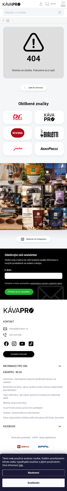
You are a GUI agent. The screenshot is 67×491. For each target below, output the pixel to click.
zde (21, 465)
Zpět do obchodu (36, 88)
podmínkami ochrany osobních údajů (46, 283)
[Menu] (63, 4)
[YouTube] (22, 343)
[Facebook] (6, 343)
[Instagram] (13, 343)
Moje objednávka (47, 437)
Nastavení (33, 472)
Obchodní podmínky (21, 437)
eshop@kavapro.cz (18, 328)
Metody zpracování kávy (15, 403)
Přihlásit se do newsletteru (19, 292)
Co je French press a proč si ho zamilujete (23, 408)
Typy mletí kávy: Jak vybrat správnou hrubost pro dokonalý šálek (31, 396)
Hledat (60, 12)
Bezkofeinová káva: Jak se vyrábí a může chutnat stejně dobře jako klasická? (33, 388)
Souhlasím (33, 482)
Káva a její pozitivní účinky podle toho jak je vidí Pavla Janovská (33, 417)
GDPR (35, 437)
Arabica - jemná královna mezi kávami (21, 413)
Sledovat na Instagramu (36, 239)
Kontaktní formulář (19, 354)
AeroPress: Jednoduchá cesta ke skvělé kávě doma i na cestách (29, 380)
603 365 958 (15, 335)
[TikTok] (30, 343)
